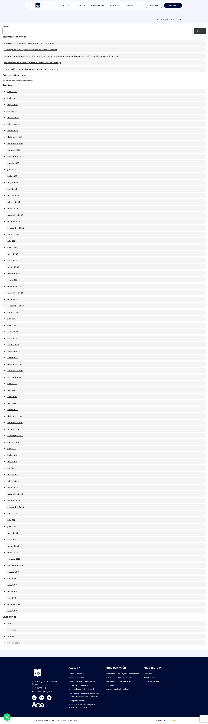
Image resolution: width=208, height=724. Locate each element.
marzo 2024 (13, 267)
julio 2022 (12, 384)
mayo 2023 (12, 332)
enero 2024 (12, 280)
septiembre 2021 (15, 435)
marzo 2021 (12, 474)
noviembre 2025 (15, 143)
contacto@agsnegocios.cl (43, 692)
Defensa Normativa (76, 674)
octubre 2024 (13, 221)
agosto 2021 (13, 442)
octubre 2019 (13, 559)
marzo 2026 (13, 117)
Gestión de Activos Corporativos (119, 678)
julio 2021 (11, 448)
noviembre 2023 (15, 293)
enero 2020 (12, 552)
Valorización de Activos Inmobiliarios (83, 689)
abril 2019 (11, 598)
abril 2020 (12, 539)
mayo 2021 (12, 461)
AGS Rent (110, 685)
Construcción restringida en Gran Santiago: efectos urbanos (31, 69)
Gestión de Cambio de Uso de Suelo (83, 697)
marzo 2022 (13, 403)
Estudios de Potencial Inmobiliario (82, 681)
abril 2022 (12, 397)
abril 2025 (12, 189)
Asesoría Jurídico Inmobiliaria (117, 689)
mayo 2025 (12, 182)
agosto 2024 (13, 234)
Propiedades (154, 5)
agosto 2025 (13, 163)
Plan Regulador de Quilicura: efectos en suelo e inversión (30, 50)
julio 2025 (11, 169)
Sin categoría (13, 643)
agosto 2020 (13, 513)
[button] (7, 717)
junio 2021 (12, 455)
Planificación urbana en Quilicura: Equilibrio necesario (29, 43)
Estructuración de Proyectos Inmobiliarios (122, 674)
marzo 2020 (13, 546)
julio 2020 (12, 520)
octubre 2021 (13, 429)
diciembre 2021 (14, 416)
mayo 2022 (12, 390)
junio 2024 (12, 247)
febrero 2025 (13, 202)
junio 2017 (12, 611)
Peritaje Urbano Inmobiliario (80, 685)
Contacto (173, 5)
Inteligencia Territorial (77, 701)
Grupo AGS (66, 5)
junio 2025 (12, 176)
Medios (129, 5)
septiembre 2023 (15, 306)
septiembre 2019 (15, 565)
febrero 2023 (13, 351)
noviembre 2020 (15, 494)
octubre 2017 (13, 604)
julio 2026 (12, 91)
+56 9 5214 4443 (39, 688)
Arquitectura (115, 5)
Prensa (10, 636)
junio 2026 (12, 98)
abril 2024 (12, 260)
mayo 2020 (12, 533)
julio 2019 (11, 578)
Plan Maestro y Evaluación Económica (84, 693)
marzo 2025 (13, 195)
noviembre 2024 (15, 215)
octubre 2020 (13, 500)
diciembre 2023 (14, 286)
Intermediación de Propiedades (118, 681)
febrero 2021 (13, 481)
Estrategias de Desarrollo (153, 681)
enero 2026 (12, 130)
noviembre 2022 (15, 371)
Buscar (5, 26)
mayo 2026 (12, 104)
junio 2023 (12, 325)
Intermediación (97, 5)
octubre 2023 (13, 299)
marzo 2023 (13, 345)
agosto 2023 (13, 312)
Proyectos (148, 674)
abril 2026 (12, 111)
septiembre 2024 (15, 228)
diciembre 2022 (14, 364)
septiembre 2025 (15, 156)
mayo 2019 (12, 591)
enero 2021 (12, 487)
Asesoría (81, 5)
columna (11, 630)
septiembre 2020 (15, 507)
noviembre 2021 (15, 422)
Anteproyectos (149, 678)
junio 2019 (12, 585)
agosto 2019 (13, 572)
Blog (9, 623)
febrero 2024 (13, 273)
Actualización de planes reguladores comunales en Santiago (32, 63)
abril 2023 (12, 338)
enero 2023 (12, 358)
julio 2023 (11, 319)
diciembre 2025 (14, 137)
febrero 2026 (13, 124)
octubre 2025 (13, 150)
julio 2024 (12, 241)
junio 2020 (12, 526)
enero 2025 (12, 208)
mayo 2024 (12, 254)
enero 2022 (12, 410)
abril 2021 (11, 468)
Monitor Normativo (76, 678)
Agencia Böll (171, 720)
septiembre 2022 (15, 377)
